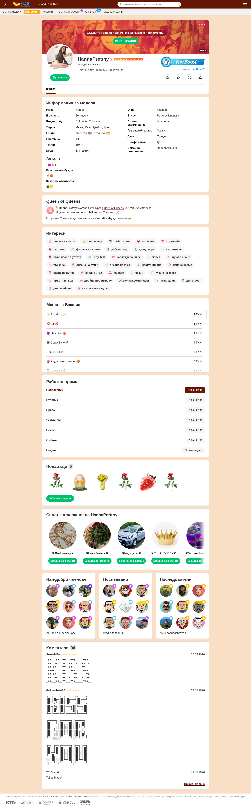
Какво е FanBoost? (193, 69)
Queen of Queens (113, 208)
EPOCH (72, 797)
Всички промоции (69, 12)
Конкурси (90, 12)
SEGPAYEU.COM (85, 797)
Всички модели (12, 12)
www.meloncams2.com (47, 796)
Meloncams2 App (113, 12)
